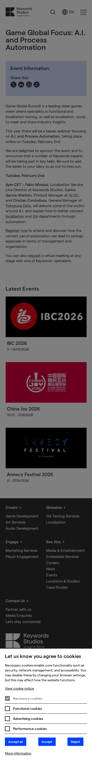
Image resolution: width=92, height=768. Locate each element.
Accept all (15, 741)
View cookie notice (19, 688)
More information (18, 753)
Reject (75, 741)
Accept (47, 741)
